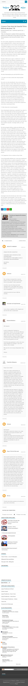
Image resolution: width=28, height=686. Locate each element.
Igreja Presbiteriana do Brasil (7, 588)
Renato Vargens (5, 626)
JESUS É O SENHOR (12, 246)
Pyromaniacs (5, 615)
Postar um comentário (8, 510)
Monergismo (5, 631)
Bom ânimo (4, 643)
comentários (22, 240)
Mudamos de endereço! (6, 656)
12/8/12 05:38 (23, 321)
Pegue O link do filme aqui (13, 451)
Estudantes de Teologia (7, 620)
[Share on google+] (8, 209)
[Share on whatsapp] (10, 209)
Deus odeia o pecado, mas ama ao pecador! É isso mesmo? (13, 522)
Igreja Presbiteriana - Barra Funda (8, 593)
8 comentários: (3, 32)
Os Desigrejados (11, 535)
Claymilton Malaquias (12, 362)
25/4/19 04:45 (23, 496)
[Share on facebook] (2, 209)
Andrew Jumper (4, 591)
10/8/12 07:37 (23, 274)
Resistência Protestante (7, 655)
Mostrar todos (18, 664)
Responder (4, 268)
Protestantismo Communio (7, 632)
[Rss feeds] (25, 21)
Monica (8, 495)
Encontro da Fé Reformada (7, 604)
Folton (3, 642)
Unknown (9, 273)
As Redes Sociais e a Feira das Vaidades (10, 611)
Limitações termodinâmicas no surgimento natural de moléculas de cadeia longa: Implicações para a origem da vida (10, 650)
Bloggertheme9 (6, 682)
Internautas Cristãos (6, 610)
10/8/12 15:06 (23, 304)
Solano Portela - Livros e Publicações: (9, 556)
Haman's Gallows (5, 616)
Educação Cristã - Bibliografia (7, 561)
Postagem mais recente (7, 514)
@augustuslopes (5, 222)
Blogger (16, 683)
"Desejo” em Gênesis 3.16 (7, 660)
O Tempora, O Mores (15, 680)
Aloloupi (9, 424)
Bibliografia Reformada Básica (7, 559)
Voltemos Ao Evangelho (7, 636)
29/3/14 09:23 (23, 424)
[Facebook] (23, 21)
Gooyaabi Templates (20, 682)
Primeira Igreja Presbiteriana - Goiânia (9, 599)
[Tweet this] (5, 209)
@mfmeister (13, 234)
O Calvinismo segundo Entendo (9, 532)
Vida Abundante (5, 659)
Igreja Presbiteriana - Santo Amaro (8, 596)
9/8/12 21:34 (23, 247)
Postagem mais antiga (21, 514)
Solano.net (3, 601)
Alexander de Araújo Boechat (13, 303)
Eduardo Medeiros (11, 320)
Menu (4, 1)
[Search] (26, 2)
